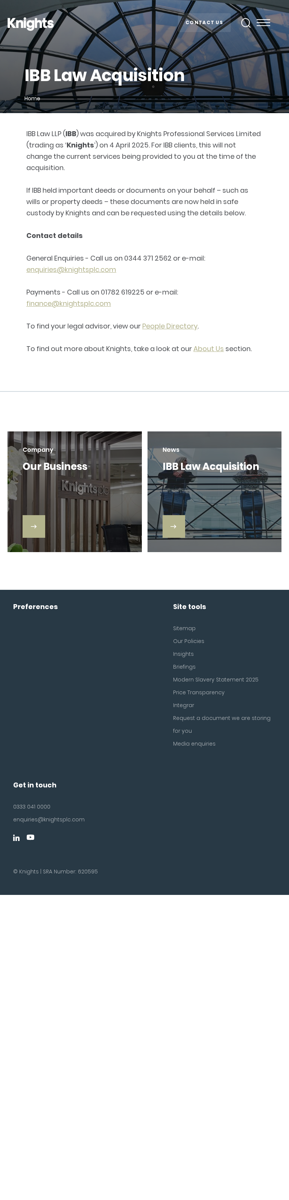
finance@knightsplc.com (68, 303)
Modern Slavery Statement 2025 (216, 679)
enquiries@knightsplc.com (71, 269)
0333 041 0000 (31, 806)
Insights (183, 654)
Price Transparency (199, 692)
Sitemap (184, 628)
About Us (208, 348)
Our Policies (188, 641)
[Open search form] (246, 23)
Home (32, 98)
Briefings (184, 667)
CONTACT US (204, 22)
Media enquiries (194, 743)
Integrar (183, 705)
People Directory (170, 326)
